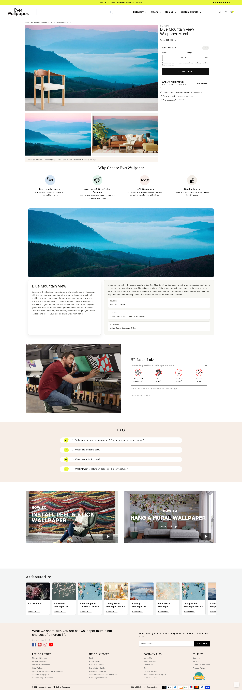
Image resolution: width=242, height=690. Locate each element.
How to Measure (96, 665)
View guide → (196, 92)
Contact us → (183, 100)
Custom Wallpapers (40, 674)
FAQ (91, 658)
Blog (145, 668)
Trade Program (150, 671)
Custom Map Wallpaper (42, 678)
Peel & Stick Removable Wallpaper (47, 671)
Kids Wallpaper (38, 668)
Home (27, 22)
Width (164, 52)
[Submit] (112, 12)
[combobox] (76, 12)
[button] (72, 517)
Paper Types (94, 661)
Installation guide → (184, 96)
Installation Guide (97, 668)
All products (36, 22)
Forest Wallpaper (39, 661)
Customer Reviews (97, 671)
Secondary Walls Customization (103, 674)
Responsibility (150, 661)
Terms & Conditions (201, 665)
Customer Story (150, 678)
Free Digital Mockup (98, 678)
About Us (148, 658)
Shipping (196, 658)
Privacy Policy (199, 668)
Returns (196, 661)
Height (189, 52)
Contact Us (148, 665)
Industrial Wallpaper (41, 665)
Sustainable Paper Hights (155, 674)
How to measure (168, 65)
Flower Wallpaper (40, 658)
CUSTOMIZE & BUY (186, 71)
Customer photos (221, 3)
